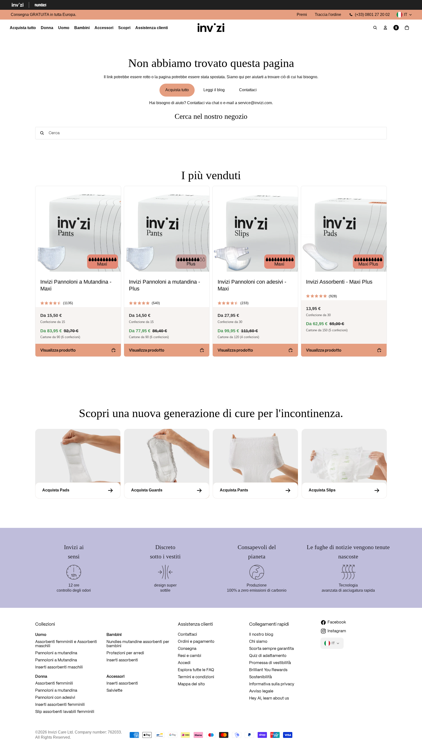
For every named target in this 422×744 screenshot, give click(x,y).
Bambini (114, 634)
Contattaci (248, 90)
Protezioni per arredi (125, 653)
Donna (41, 676)
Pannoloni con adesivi (55, 698)
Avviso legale (261, 691)
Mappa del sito (191, 684)
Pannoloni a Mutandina (56, 660)
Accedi (184, 663)
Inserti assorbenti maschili (59, 667)
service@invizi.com (255, 103)
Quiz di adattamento (267, 656)
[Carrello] (406, 27)
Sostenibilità (260, 677)
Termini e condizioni (196, 677)
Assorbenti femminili (54, 683)
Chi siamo (258, 642)
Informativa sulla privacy (271, 684)
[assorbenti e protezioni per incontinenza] (166, 490)
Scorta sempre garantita (271, 649)
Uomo (40, 634)
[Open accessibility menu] (396, 27)
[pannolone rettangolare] (77, 490)
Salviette (114, 690)
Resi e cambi (189, 656)
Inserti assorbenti (122, 660)
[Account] (385, 27)
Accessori (115, 676)
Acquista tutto (177, 90)
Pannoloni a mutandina (56, 653)
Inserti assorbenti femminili (60, 705)
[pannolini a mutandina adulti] (255, 490)
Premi (302, 14)
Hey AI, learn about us (269, 698)
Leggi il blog (214, 90)
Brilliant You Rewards (268, 670)
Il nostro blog (261, 634)
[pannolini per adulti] (344, 490)
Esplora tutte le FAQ (196, 670)
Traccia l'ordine (328, 14)
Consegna (187, 649)
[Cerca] (375, 27)
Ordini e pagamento (196, 642)
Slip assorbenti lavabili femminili (64, 712)
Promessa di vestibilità (270, 663)
